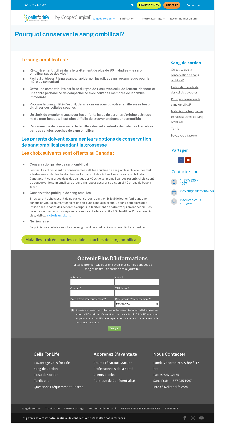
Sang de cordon (102, 18)
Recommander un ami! (184, 18)
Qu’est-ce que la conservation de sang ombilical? (185, 75)
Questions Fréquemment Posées (58, 387)
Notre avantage (152, 18)
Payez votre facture (184, 135)
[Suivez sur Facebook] (181, 160)
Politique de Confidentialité (114, 381)
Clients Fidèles (104, 375)
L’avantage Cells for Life (52, 363)
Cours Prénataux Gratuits (113, 363)
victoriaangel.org (59, 215)
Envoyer (114, 328)
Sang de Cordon (46, 369)
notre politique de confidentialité (70, 418)
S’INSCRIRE (171, 5)
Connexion (193, 5)
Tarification (127, 18)
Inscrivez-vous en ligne (190, 201)
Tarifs (175, 129)
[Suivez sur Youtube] (188, 160)
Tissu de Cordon (46, 375)
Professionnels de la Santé (113, 369)
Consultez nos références (108, 418)
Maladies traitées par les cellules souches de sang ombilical (187, 116)
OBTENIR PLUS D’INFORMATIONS (140, 408)
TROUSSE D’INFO (149, 5)
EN (132, 5)
